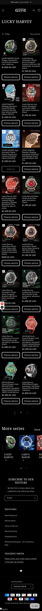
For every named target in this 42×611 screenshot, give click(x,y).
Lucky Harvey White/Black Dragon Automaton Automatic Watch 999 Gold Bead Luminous (31, 386)
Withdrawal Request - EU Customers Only (19, 543)
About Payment (11, 515)
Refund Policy (10, 521)
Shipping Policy (11, 537)
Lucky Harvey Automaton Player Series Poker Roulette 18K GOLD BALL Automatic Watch (30, 248)
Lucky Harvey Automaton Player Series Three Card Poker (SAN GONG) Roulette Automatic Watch (9, 249)
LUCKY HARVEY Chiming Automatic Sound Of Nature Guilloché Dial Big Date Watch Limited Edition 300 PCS (9, 109)
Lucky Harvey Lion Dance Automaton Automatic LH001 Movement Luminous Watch (30, 108)
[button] (2, 10)
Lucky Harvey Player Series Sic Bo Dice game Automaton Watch (30, 199)
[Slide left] (15, 468)
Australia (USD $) (20, 586)
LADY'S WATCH (26, 456)
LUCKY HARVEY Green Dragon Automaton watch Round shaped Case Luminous (10, 61)
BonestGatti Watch (17, 603)
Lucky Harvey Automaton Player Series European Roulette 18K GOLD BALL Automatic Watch (9, 295)
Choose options (11, 77)
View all (37, 429)
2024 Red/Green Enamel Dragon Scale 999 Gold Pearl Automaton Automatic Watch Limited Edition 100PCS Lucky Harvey (31, 341)
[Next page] (27, 412)
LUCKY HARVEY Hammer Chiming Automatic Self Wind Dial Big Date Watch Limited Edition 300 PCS (30, 155)
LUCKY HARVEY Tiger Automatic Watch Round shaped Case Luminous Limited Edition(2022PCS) (10, 154)
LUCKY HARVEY (8, 456)
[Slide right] (26, 468)
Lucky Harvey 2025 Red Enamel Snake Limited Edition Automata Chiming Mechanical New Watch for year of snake (9, 202)
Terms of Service (11, 526)
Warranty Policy (11, 531)
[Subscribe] (34, 498)
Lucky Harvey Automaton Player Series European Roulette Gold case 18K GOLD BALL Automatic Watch (31, 63)
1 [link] (14, 412)
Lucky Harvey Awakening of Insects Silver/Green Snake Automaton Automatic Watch (31, 294)
